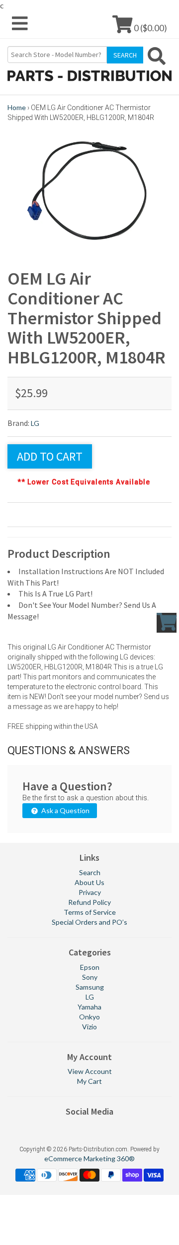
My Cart (89, 1081)
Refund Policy (89, 902)
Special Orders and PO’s (89, 922)
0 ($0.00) (149, 27)
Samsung (90, 987)
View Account (90, 1071)
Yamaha (89, 1007)
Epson (89, 967)
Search (89, 872)
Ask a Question (65, 810)
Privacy (90, 892)
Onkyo (89, 1016)
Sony (89, 977)
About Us (89, 882)
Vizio (89, 1026)
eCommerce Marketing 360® (89, 1158)
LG (35, 423)
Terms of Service (90, 912)
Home (16, 107)
